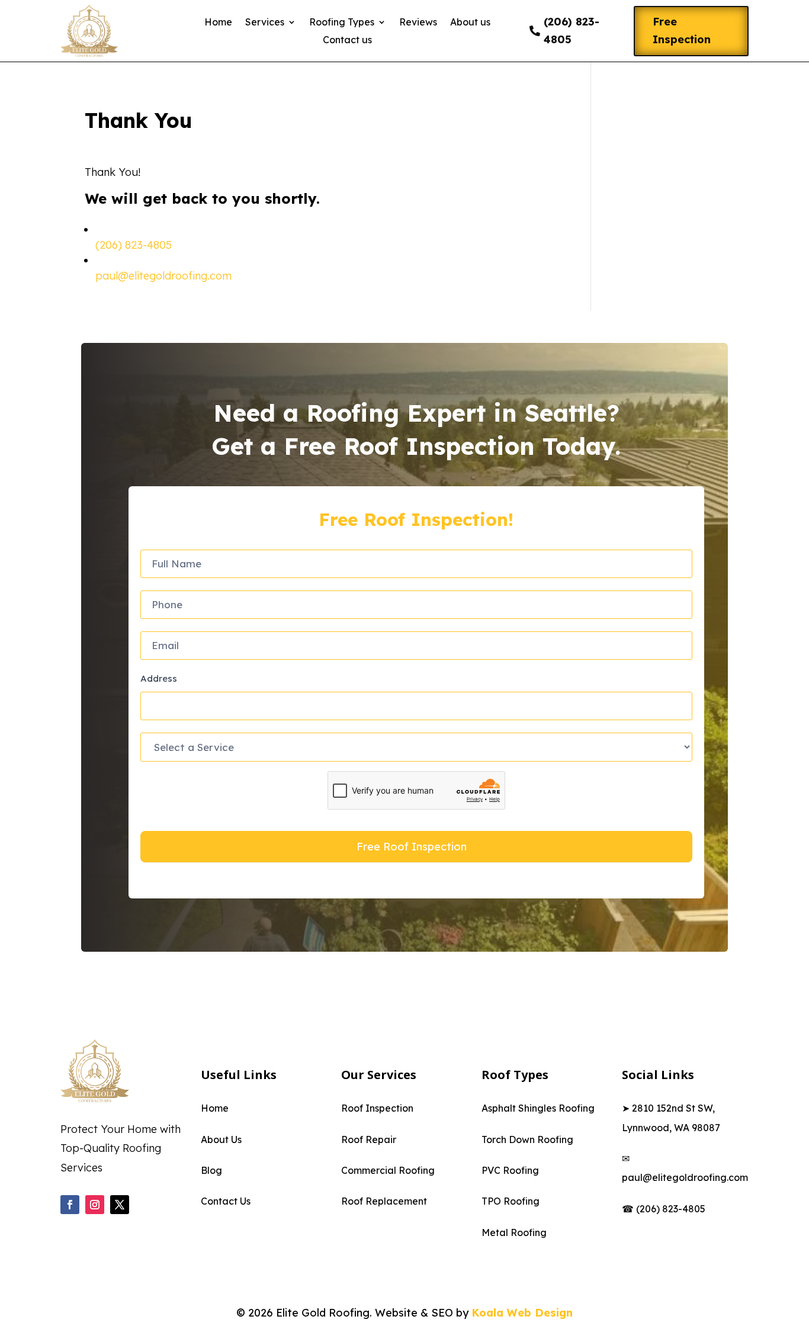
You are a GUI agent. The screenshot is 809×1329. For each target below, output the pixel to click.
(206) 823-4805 (571, 31)
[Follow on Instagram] (94, 1204)
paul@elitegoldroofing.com (163, 276)
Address (158, 678)
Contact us (347, 41)
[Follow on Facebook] (69, 1204)
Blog (211, 1170)
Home (218, 23)
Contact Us (226, 1201)
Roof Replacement (384, 1201)
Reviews (418, 23)
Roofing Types (341, 23)
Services (264, 23)
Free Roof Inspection (412, 846)
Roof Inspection (377, 1108)
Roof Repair (368, 1139)
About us (470, 23)
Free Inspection (682, 31)
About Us (221, 1139)
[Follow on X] (119, 1204)
